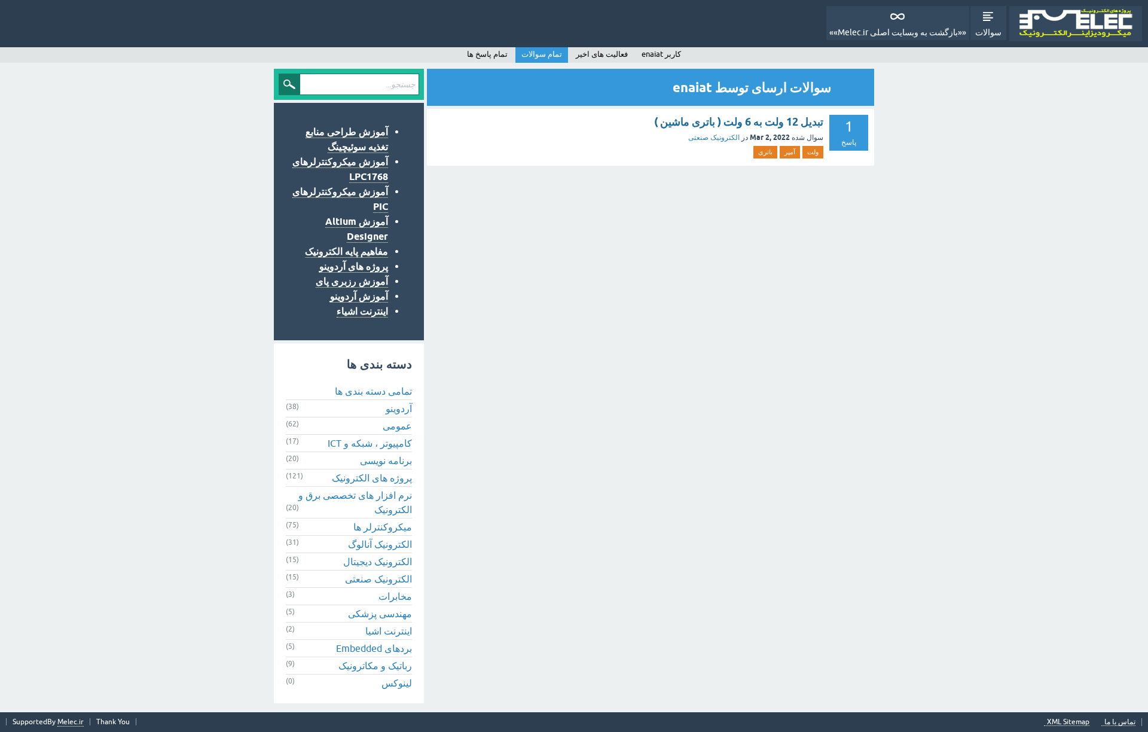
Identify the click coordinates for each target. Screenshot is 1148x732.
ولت (813, 151)
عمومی (397, 425)
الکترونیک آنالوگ (380, 544)
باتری (765, 151)
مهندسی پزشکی (380, 613)
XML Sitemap (1068, 722)
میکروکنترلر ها (382, 526)
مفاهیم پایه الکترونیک (346, 251)
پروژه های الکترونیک (372, 477)
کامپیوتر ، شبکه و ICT (370, 443)
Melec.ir (70, 722)
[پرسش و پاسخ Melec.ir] (1076, 23)
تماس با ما (1119, 722)
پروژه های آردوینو (353, 266)
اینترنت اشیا (388, 631)
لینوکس (396, 683)
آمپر (789, 151)
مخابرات (395, 596)
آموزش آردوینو (359, 296)
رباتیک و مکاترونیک (375, 665)
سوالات (988, 32)
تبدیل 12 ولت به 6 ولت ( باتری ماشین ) (738, 121)
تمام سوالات (541, 54)
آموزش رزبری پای (352, 281)
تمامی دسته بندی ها (373, 391)
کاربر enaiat (661, 54)
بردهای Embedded (374, 648)
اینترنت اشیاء (362, 311)
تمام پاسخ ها (487, 54)
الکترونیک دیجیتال (377, 561)
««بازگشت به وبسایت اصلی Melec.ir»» (897, 32)
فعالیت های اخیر (602, 54)
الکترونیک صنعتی (714, 137)
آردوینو (399, 408)
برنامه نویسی (386, 460)
